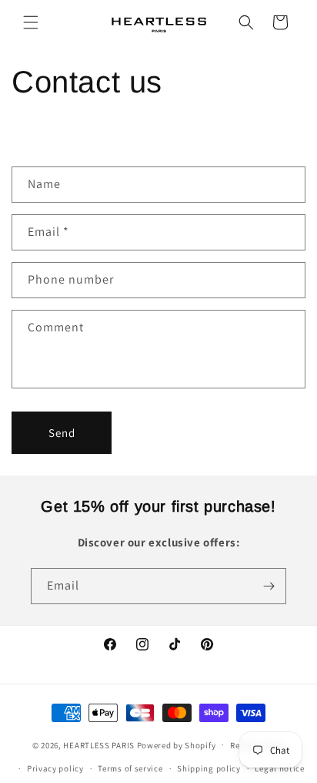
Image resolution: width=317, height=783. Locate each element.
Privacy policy (55, 768)
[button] (31, 22)
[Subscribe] (268, 586)
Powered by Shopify (176, 744)
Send (61, 432)
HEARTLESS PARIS (99, 744)
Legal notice (279, 768)
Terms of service (130, 768)
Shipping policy (209, 768)
